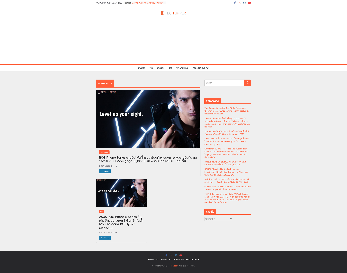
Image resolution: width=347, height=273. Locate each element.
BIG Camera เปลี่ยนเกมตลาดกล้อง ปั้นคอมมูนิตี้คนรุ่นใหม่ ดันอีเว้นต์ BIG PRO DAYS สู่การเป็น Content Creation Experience (226, 141)
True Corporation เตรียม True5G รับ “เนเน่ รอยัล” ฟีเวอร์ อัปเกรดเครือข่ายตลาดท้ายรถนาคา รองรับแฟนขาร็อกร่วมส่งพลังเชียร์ (226, 111)
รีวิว (151, 68)
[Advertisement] (173, 44)
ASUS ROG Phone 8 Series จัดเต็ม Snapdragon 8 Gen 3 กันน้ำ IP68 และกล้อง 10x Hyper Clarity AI (121, 222)
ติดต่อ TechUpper (201, 68)
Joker (115, 166)
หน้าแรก (141, 68)
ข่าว (170, 68)
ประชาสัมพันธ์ (182, 68)
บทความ (160, 68)
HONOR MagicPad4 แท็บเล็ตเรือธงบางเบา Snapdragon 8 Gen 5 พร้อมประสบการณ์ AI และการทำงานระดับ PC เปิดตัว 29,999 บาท (226, 172)
